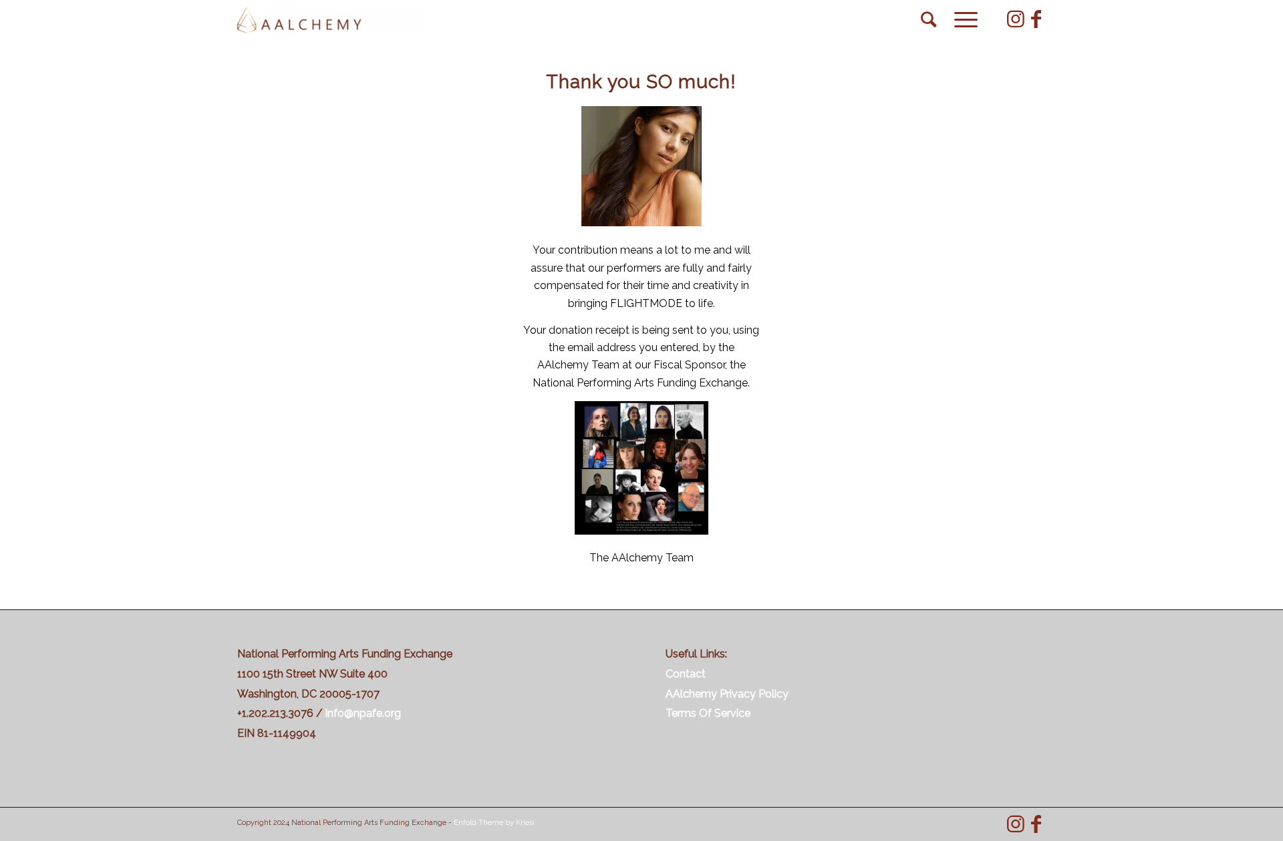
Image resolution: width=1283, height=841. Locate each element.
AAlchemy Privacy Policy (727, 693)
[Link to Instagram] (1016, 19)
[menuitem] (929, 20)
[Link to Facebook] (1036, 19)
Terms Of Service (708, 713)
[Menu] (962, 20)
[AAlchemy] (329, 20)
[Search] (929, 20)
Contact (686, 673)
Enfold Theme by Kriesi (494, 822)
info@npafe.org (363, 713)
